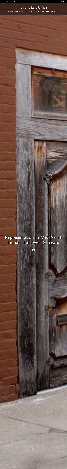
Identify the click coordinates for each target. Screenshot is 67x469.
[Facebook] (61, 2)
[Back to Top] (64, 466)
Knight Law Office (33, 7)
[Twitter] (64, 2)
